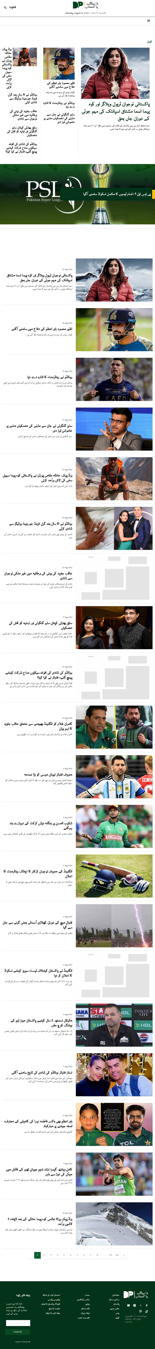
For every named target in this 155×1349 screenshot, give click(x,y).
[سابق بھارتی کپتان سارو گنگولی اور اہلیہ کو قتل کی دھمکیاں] (114, 648)
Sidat (28, 1342)
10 (97, 1255)
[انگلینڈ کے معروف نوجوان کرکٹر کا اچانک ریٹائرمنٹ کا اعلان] (114, 897)
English (12, 7)
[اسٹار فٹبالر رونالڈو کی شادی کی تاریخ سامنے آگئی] (114, 1095)
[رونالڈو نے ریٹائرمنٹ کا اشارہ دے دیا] (114, 400)
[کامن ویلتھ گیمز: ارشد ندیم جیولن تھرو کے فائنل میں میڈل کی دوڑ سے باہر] (114, 1195)
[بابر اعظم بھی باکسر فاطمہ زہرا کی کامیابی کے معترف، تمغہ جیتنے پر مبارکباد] (114, 1145)
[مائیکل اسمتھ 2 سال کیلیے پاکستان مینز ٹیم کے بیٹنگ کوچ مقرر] (114, 1046)
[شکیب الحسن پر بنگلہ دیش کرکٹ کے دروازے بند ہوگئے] (114, 847)
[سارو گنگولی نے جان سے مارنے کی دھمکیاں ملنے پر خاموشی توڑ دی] (114, 450)
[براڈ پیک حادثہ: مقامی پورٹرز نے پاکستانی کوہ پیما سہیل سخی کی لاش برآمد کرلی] (114, 499)
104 (110, 1255)
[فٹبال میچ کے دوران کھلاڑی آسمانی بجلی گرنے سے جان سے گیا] (114, 947)
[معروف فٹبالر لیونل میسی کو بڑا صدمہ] (114, 797)
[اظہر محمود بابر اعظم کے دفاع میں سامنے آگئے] (114, 350)
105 (117, 1255)
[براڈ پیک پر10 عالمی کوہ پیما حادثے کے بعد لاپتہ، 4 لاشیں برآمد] (114, 1245)
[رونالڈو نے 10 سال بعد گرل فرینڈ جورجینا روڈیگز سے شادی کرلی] (114, 549)
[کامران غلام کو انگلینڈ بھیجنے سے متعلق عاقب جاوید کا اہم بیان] (114, 748)
